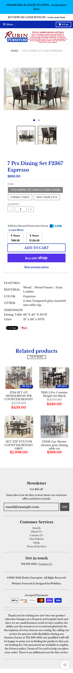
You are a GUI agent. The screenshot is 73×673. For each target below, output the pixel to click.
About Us (36, 531)
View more (36, 357)
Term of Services (36, 546)
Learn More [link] (16, 230)
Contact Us (36, 535)
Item (10, 184)
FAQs (36, 542)
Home (14, 51)
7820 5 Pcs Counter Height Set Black (54, 394)
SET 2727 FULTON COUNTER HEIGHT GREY (18, 445)
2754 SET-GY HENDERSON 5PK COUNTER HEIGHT (18, 396)
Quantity (13, 204)
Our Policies (36, 539)
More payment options (36, 267)
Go (64, 507)
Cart (65, 24)
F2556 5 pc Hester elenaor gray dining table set (54, 445)
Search (36, 528)
